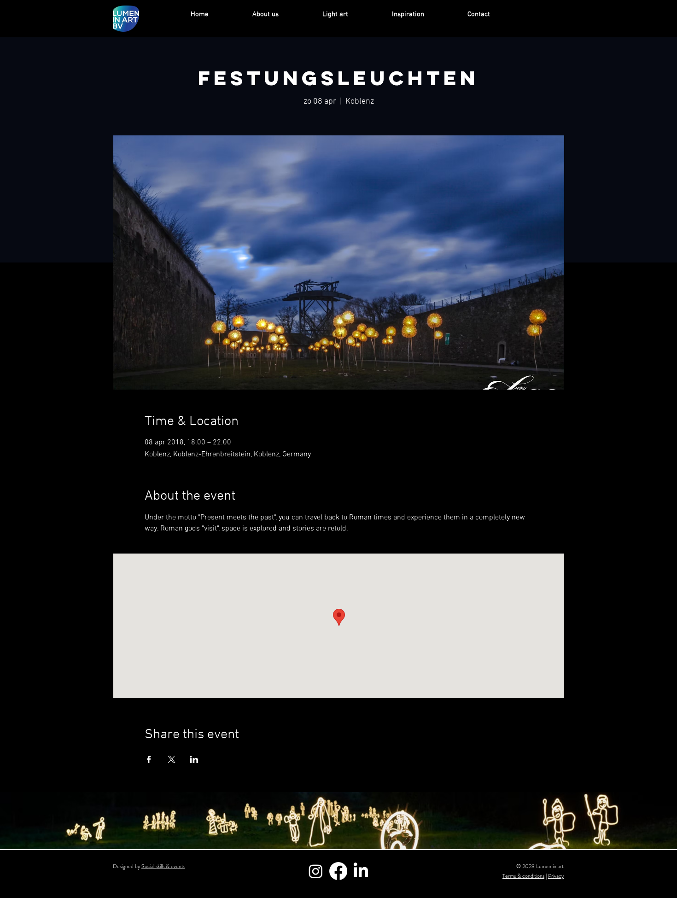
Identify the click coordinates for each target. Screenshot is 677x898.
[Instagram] (316, 871)
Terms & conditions (523, 876)
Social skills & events (163, 866)
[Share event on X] (171, 759)
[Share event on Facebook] (149, 759)
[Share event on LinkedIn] (194, 759)
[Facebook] (338, 871)
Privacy (556, 876)
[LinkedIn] (361, 871)
